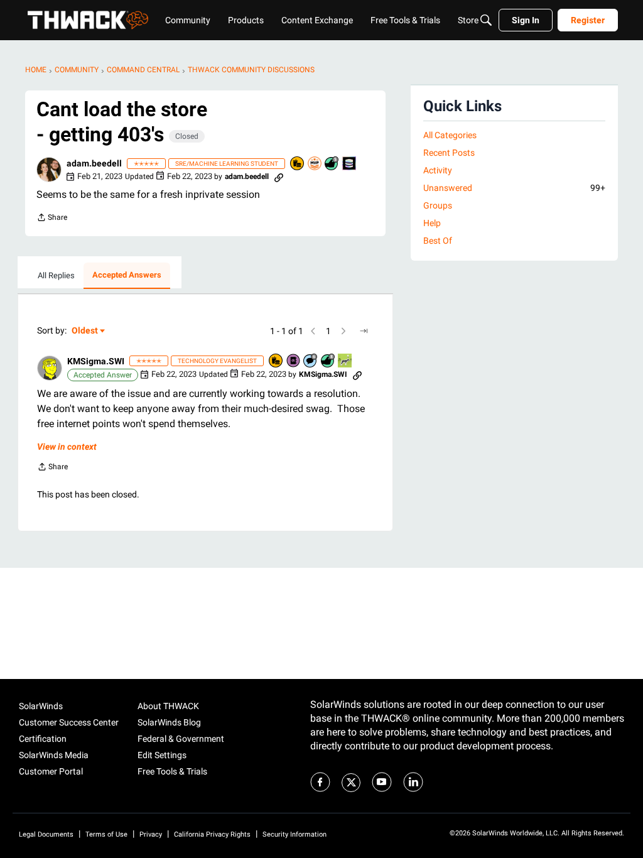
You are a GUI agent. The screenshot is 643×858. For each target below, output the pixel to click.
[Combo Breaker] (297, 164)
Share (51, 219)
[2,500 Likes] (328, 361)
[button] (49, 169)
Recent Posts (449, 153)
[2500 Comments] (310, 361)
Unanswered (514, 188)
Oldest (85, 331)
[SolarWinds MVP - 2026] (315, 164)
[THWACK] (88, 20)
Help (432, 223)
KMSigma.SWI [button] (95, 361)
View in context (67, 447)
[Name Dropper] (293, 361)
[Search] (486, 20)
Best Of (437, 241)
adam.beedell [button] (94, 163)
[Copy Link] (278, 176)
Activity (437, 170)
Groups (437, 205)
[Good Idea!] (345, 361)
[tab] (56, 275)
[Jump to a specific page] (364, 331)
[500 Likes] (332, 164)
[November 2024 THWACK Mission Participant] (349, 164)
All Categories (450, 135)
